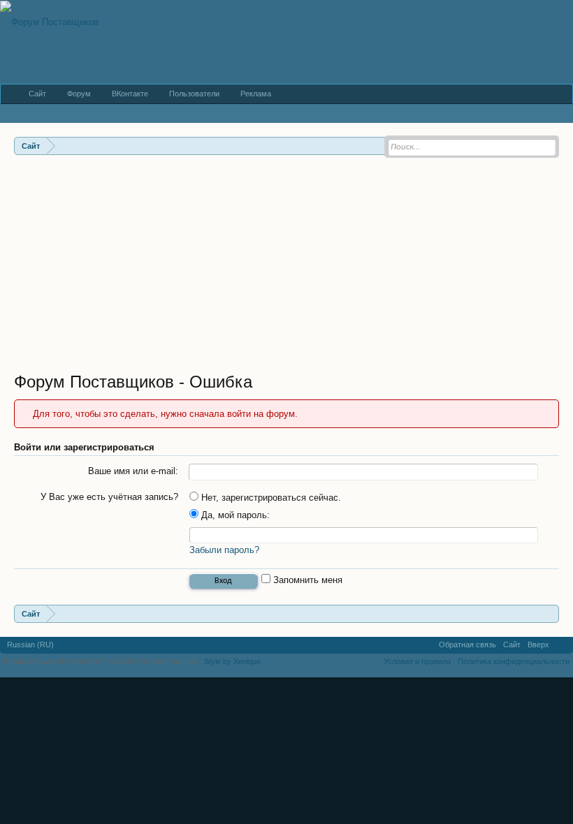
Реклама (255, 93)
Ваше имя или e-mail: (133, 471)
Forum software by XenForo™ (100, 661)
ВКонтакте (130, 93)
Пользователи (194, 93)
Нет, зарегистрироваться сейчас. (269, 497)
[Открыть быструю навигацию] (550, 613)
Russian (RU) (30, 644)
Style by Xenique (232, 661)
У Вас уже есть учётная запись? (109, 497)
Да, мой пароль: (234, 515)
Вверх (538, 644)
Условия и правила (417, 661)
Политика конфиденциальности (514, 661)
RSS (561, 645)
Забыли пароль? (224, 550)
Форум (79, 93)
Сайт (37, 93)
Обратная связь (467, 644)
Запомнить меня (306, 580)
